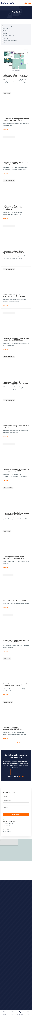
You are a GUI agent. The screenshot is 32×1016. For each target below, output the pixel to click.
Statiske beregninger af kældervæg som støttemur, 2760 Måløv (16, 339)
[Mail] (12, 1012)
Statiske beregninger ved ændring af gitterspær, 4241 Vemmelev (15, 163)
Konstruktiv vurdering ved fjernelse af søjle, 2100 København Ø (16, 119)
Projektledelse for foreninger (16, 973)
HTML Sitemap (16, 983)
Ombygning (16, 935)
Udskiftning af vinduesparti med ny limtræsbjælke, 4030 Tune (16, 641)
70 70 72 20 (20, 1014)
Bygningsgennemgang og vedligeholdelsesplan (16, 919)
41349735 (17, 1006)
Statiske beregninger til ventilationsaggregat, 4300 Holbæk (16, 383)
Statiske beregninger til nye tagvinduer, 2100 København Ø (14, 252)
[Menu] (28, 1012)
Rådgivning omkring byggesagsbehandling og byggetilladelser (16, 976)
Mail (12, 1014)
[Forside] (4, 1012)
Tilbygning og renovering (16, 939)
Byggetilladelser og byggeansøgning (16, 916)
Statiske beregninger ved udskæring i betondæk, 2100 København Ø (13, 207)
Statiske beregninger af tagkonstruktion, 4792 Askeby (14, 295)
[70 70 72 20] (20, 1012)
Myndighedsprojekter (16, 931)
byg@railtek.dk (7, 831)
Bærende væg (16, 922)
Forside (4, 1014)
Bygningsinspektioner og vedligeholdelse (16, 950)
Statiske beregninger (16, 937)
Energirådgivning (16, 924)
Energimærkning (16, 926)
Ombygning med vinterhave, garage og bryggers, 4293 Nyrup (16, 514)
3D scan (16, 912)
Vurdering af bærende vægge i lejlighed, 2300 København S (14, 557)
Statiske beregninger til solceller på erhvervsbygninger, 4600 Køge (16, 470)
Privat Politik (16, 981)
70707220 (27, 3)
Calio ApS (17, 1008)
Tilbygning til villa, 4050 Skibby (14, 600)
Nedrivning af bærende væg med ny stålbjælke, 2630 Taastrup (16, 684)
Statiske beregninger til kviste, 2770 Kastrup (16, 426)
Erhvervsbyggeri (16, 954)
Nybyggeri (16, 933)
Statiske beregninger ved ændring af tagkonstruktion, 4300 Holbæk (15, 76)
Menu (28, 1014)
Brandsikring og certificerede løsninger (16, 948)
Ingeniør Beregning (16, 928)
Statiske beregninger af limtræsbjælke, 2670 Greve (12, 728)
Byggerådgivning (16, 914)
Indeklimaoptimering (16, 956)
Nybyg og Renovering (16, 958)
